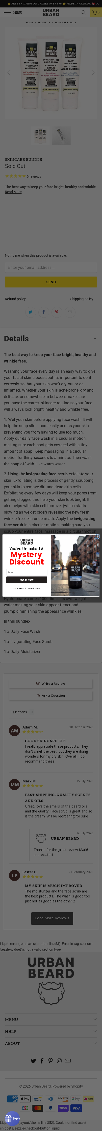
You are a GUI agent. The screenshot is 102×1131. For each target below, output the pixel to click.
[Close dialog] (97, 536)
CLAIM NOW (26, 579)
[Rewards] (12, 1118)
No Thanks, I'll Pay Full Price (27, 588)
